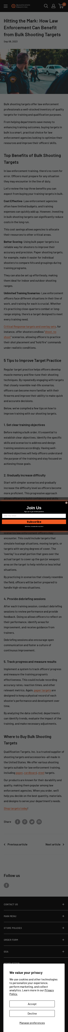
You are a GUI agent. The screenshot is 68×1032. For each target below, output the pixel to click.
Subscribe (34, 522)
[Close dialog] (66, 503)
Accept (32, 1004)
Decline (32, 1013)
